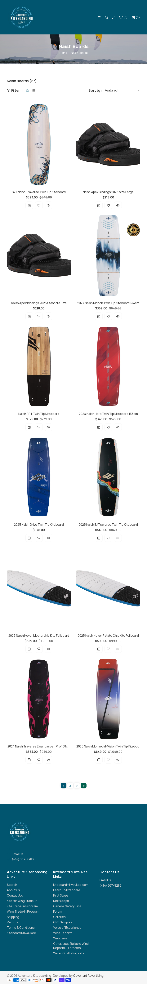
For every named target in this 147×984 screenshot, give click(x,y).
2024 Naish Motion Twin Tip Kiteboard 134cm (108, 303)
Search (12, 885)
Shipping (13, 917)
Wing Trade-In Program (23, 911)
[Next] (84, 785)
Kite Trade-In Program (22, 906)
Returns (12, 922)
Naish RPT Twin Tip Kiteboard (38, 414)
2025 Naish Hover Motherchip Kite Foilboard (38, 635)
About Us (13, 890)
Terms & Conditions (21, 927)
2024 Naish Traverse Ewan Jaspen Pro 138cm (38, 746)
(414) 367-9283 (23, 859)
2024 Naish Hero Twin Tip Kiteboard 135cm (108, 414)
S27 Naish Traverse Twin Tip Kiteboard (39, 192)
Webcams (60, 938)
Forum (57, 911)
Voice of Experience (67, 927)
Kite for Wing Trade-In (22, 901)
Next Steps (61, 901)
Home (63, 52)
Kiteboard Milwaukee (21, 933)
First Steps (61, 895)
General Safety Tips (67, 906)
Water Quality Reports (68, 953)
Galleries (59, 917)
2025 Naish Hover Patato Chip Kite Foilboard (108, 635)
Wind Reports (62, 933)
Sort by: (95, 90)
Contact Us (15, 895)
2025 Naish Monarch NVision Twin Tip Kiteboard (108, 746)
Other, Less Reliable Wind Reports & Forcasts (71, 946)
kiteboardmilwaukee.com (70, 885)
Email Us (17, 854)
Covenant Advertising (88, 975)
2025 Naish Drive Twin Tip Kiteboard (39, 524)
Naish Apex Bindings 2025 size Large (108, 192)
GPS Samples (62, 922)
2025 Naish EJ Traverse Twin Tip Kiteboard (108, 524)
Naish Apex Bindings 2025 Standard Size (39, 303)
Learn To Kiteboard (66, 890)
